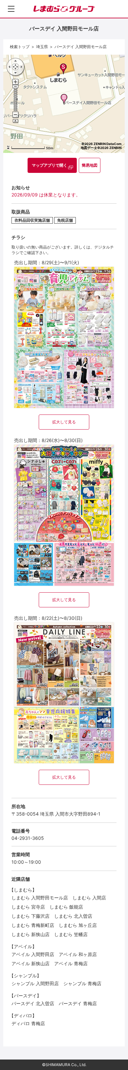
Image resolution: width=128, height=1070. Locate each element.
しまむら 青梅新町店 (32, 925)
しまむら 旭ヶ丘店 (78, 925)
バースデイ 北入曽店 (32, 1003)
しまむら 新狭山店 (30, 934)
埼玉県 (42, 46)
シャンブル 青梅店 (82, 983)
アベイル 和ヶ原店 (78, 954)
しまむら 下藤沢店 (30, 916)
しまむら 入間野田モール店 (39, 897)
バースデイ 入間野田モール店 (80, 46)
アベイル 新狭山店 (30, 963)
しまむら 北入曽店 (73, 916)
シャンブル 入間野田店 (35, 983)
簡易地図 (89, 165)
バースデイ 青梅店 (78, 1003)
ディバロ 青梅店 (28, 1023)
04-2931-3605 (27, 838)
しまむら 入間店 (89, 897)
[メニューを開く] (11, 9)
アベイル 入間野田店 (32, 954)
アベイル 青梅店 (71, 963)
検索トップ (20, 46)
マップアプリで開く (49, 165)
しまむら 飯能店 (66, 907)
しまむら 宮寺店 (28, 907)
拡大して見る (64, 421)
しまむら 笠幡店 (71, 934)
